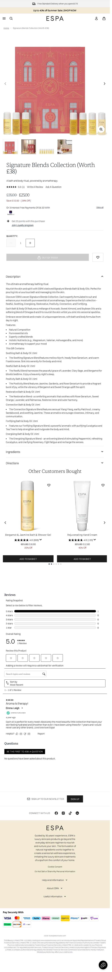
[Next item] (104, 522)
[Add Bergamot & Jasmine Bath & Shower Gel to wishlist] (48, 485)
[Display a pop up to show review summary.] (40, 540)
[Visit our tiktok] (70, 813)
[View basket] (103, 18)
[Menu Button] (4, 18)
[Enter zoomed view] (101, 129)
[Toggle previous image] (5, 83)
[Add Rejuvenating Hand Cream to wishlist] (102, 485)
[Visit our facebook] (56, 813)
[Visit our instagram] (63, 813)
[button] (103, 965)
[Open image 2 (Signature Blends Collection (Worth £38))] (28, 146)
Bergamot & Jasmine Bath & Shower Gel (28, 534)
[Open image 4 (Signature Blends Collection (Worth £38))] (64, 146)
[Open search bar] (11, 18)
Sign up (75, 799)
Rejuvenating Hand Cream (82, 534)
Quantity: (12, 236)
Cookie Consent (55, 867)
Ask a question (53, 186)
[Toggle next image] (104, 83)
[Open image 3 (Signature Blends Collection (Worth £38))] (46, 146)
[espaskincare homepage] (55, 18)
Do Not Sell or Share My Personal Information (55, 871)
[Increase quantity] (30, 243)
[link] (96, 18)
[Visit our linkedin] (77, 813)
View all (99, 207)
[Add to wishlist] (97, 257)
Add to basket (28, 558)
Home (6, 28)
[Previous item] (5, 522)
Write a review (35, 186)
